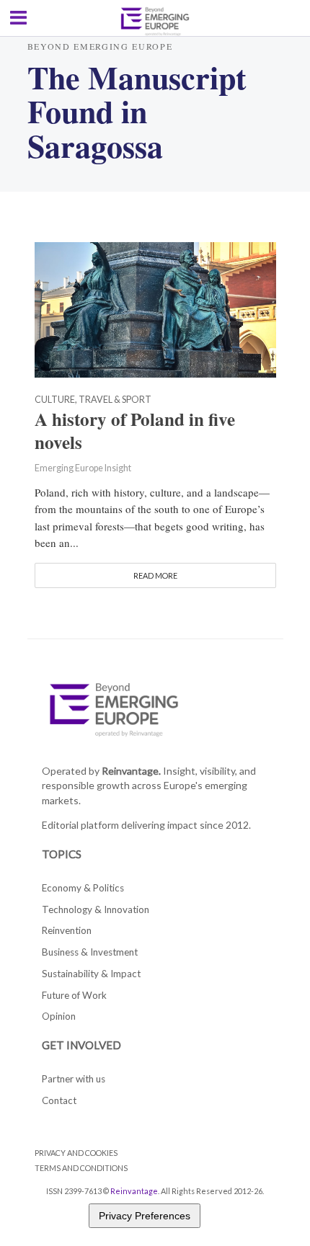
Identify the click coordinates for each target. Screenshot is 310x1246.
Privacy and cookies (76, 1152)
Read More (155, 575)
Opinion (59, 1016)
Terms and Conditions (81, 1167)
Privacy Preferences (144, 1215)
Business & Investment (90, 952)
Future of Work (74, 995)
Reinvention (67, 930)
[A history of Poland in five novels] (155, 308)
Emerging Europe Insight (83, 468)
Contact (59, 1100)
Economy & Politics (83, 888)
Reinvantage (134, 1191)
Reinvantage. (131, 771)
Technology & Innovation (95, 909)
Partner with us (73, 1079)
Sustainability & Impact (91, 973)
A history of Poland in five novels (135, 431)
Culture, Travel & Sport (93, 400)
